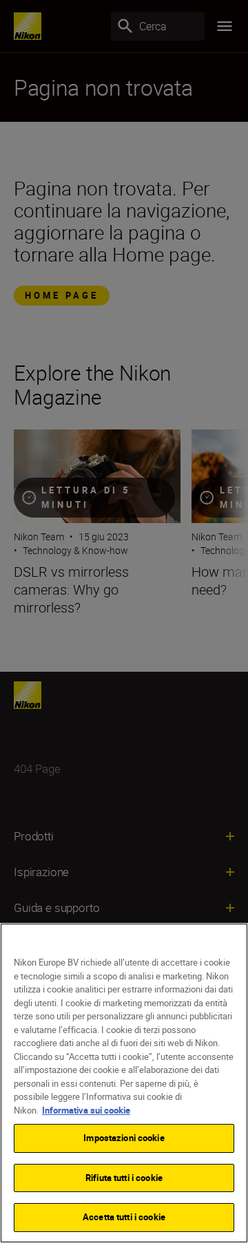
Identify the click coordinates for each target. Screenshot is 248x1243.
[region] (124, 1083)
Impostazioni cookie (123, 1138)
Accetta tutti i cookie (124, 1217)
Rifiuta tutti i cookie (124, 1177)
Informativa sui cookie (86, 1110)
